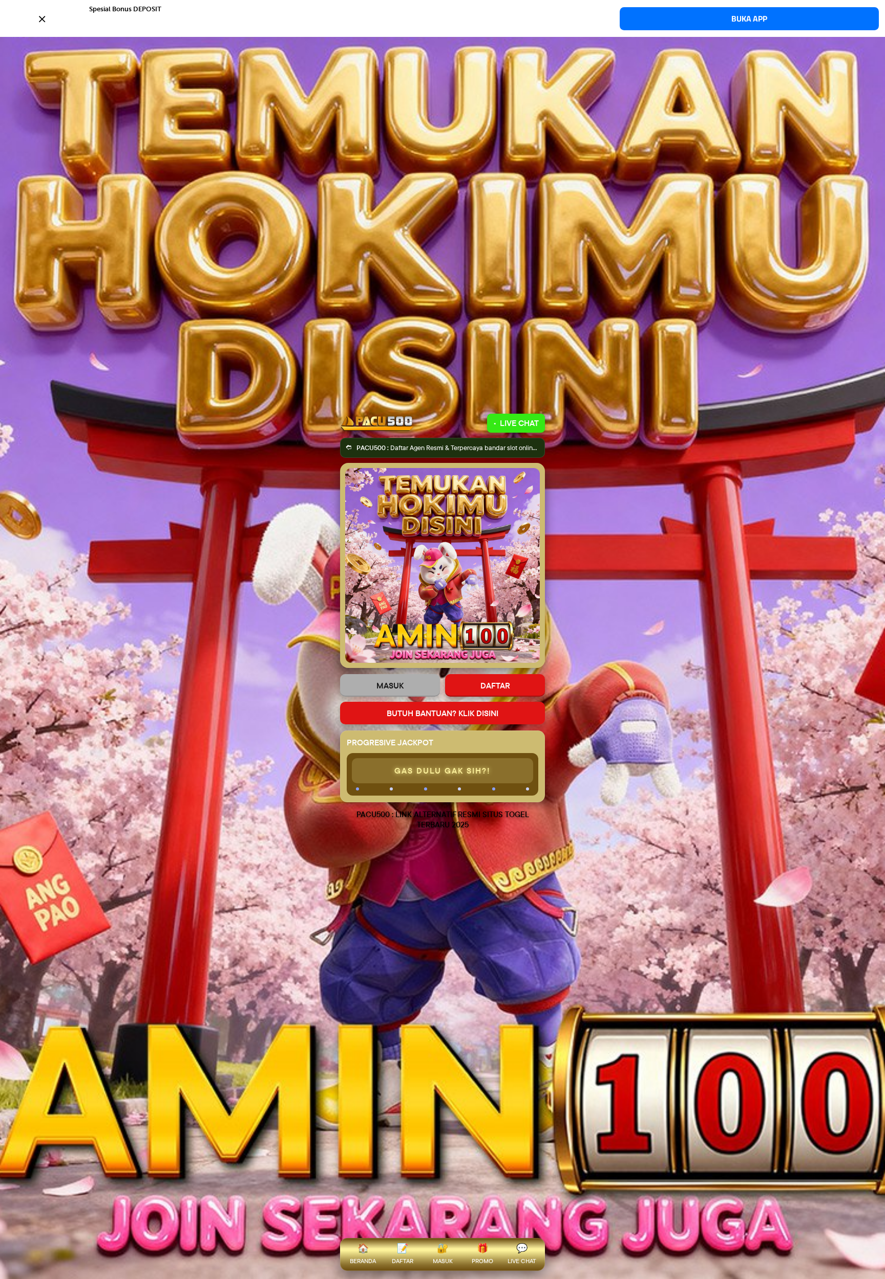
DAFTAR (495, 685)
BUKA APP (749, 18)
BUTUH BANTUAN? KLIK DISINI (442, 713)
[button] (442, 18)
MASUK (390, 685)
